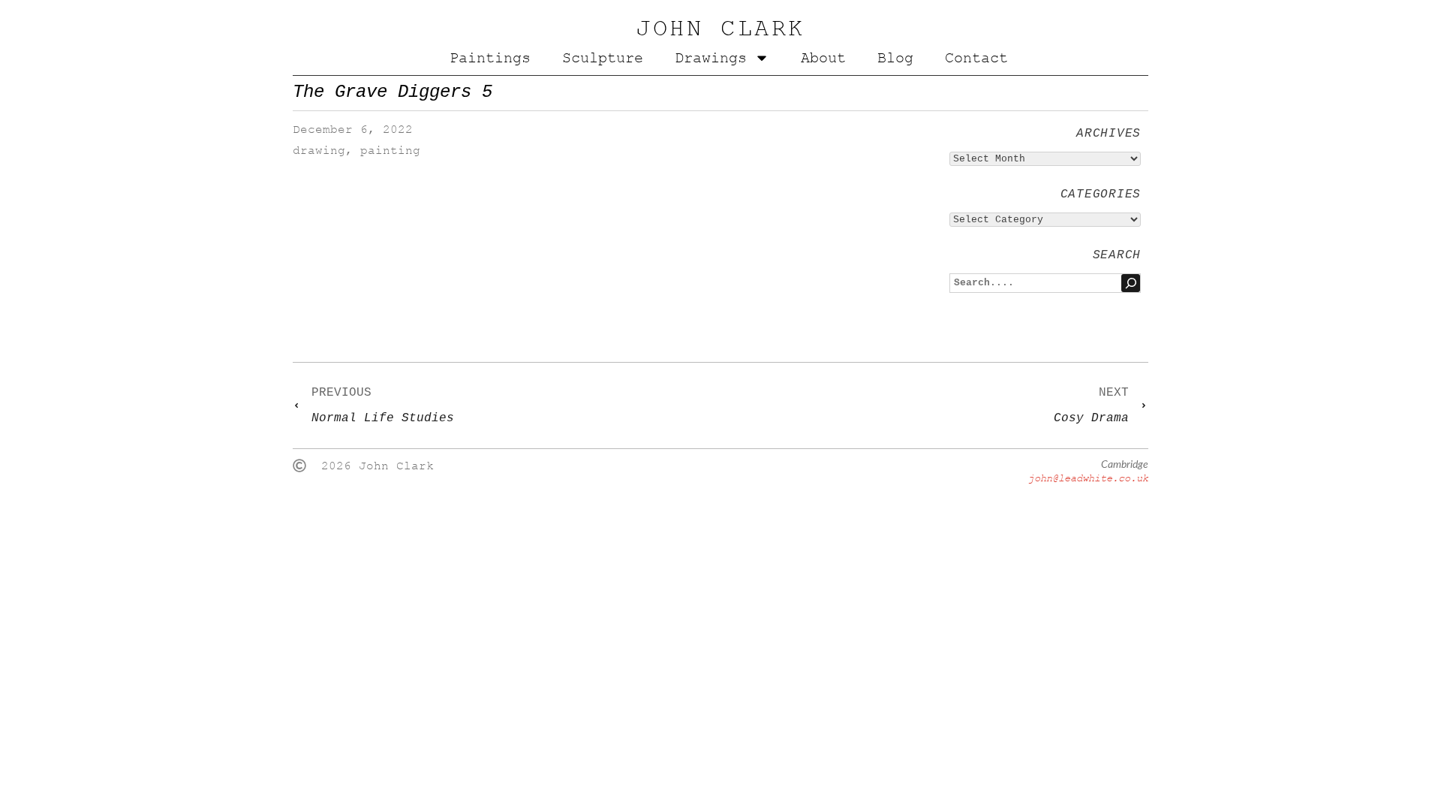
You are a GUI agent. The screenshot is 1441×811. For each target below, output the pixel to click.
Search (1117, 255)
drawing (319, 150)
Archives (1108, 134)
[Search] (1130, 283)
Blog (895, 58)
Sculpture (602, 58)
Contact (976, 58)
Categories (1100, 194)
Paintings (490, 58)
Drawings (711, 58)
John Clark (720, 28)
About (823, 58)
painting (390, 150)
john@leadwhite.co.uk (1088, 478)
